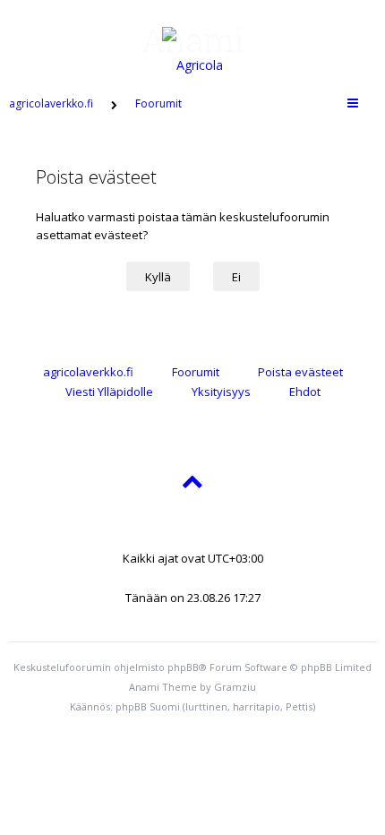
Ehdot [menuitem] (305, 391)
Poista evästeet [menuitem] (300, 372)
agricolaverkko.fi (88, 372)
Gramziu (235, 686)
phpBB (183, 667)
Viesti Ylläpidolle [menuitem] (109, 391)
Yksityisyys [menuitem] (221, 391)
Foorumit (195, 372)
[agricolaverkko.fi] (192, 39)
